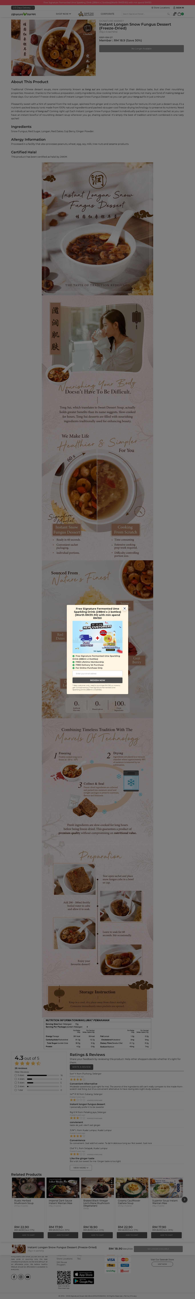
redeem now (97, 680)
